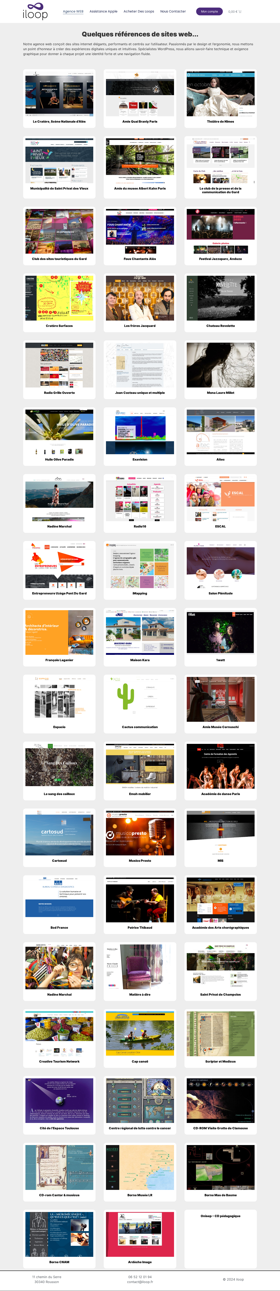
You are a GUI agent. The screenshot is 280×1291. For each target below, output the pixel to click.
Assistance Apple (103, 11)
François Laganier (59, 660)
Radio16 (140, 526)
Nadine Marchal (59, 526)
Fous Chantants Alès (140, 259)
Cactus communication (140, 727)
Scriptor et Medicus (220, 1061)
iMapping (140, 593)
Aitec (220, 459)
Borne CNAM (59, 1262)
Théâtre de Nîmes (220, 121)
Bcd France (59, 928)
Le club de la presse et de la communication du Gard (220, 190)
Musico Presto (140, 861)
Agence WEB (73, 11)
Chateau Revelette (220, 326)
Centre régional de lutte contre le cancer (140, 1128)
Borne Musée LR (139, 1195)
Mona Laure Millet (220, 393)
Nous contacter (173, 11)
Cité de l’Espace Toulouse (59, 1128)
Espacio (59, 727)
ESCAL (220, 526)
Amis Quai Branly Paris (139, 121)
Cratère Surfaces (59, 326)
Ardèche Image (140, 1262)
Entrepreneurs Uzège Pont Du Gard (59, 593)
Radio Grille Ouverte (59, 393)
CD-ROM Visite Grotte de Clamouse (220, 1128)
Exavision (140, 459)
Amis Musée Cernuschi (221, 727)
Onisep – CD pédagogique (220, 1216)
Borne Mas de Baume (221, 1195)
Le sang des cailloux (59, 794)
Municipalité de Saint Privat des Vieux (59, 188)
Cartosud (59, 861)
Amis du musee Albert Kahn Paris (140, 188)
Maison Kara (140, 660)
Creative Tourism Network (59, 1061)
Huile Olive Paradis (59, 459)
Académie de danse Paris (220, 794)
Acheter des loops (139, 11)
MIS (220, 861)
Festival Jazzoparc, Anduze (220, 259)
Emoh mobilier (140, 794)
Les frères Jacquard (140, 326)
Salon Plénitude (221, 593)
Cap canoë (140, 1061)
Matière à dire (139, 994)
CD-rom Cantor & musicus (59, 1195)
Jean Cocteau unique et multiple (140, 393)
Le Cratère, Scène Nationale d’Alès (59, 121)
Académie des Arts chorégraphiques (220, 928)
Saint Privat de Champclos (220, 994)
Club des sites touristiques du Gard (59, 259)
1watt (220, 660)
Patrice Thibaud (140, 928)
